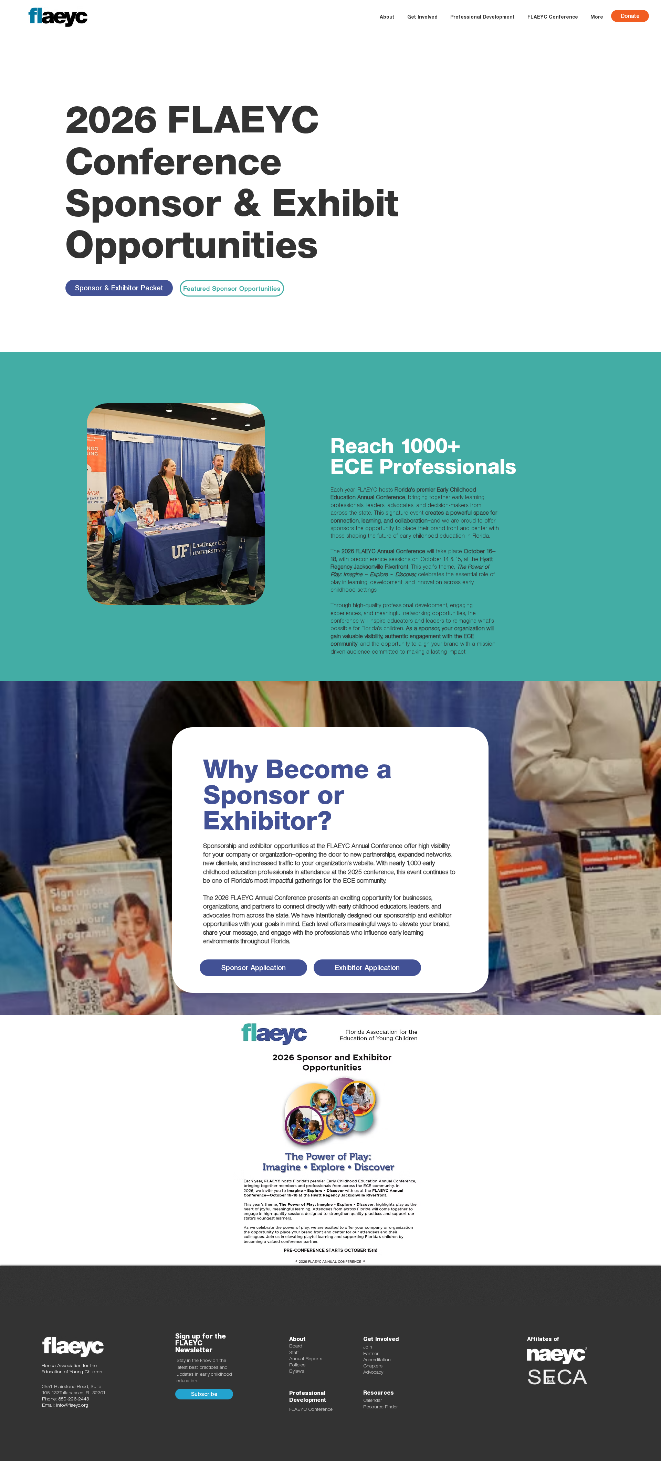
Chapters (372, 1366)
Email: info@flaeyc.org (65, 1405)
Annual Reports (305, 1358)
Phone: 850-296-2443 (65, 1399)
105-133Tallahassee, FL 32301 (74, 1392)
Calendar (372, 1400)
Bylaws (296, 1371)
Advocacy (373, 1372)
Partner (371, 1353)
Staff (294, 1352)
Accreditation (377, 1359)
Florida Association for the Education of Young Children (72, 1368)
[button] (422, 17)
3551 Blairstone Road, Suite (71, 1386)
